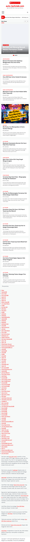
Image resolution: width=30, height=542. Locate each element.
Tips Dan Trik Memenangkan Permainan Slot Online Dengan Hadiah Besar (15, 194)
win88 (2, 305)
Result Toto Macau (5, 416)
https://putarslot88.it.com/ (7, 452)
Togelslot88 (4, 292)
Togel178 (3, 357)
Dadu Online (4, 393)
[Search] (28, 12)
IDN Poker (3, 309)
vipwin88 (3, 349)
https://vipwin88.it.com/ (7, 450)
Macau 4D (3, 389)
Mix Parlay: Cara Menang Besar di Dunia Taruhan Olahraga (13, 127)
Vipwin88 (3, 325)
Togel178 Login (5, 430)
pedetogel (3, 314)
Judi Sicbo (3, 435)
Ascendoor (10, 540)
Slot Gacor (3, 310)
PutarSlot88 (4, 378)
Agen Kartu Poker (5, 394)
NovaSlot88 (4, 410)
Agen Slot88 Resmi (5, 381)
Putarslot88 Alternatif (6, 440)
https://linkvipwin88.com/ (7, 421)
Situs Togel (4, 293)
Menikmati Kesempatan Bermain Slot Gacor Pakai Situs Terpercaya (15, 144)
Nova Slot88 (4, 408)
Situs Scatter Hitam (6, 379)
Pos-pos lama (5, 286)
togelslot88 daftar (5, 317)
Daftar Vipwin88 (5, 302)
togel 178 (3, 341)
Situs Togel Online (5, 425)
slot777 (3, 448)
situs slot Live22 (13, 456)
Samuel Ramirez (7, 52)
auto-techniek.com (15, 6)
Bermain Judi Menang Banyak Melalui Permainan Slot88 (14, 48)
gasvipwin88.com (5, 373)
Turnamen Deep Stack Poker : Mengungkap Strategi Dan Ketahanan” (14, 177)
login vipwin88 (4, 403)
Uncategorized (6, 59)
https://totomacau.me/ (6, 369)
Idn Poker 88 (4, 307)
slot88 (2, 312)
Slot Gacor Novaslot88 (6, 339)
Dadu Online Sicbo (5, 433)
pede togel (3, 477)
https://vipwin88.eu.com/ (7, 445)
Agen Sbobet (4, 447)
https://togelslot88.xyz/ (6, 347)
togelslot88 (4, 319)
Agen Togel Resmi (5, 330)
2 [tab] (15, 55)
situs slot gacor (5, 453)
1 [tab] (13, 55)
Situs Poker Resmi (5, 374)
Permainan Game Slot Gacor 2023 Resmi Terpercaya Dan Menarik (14, 210)
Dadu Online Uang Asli (19, 485)
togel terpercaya (5, 327)
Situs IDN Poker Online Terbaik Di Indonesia (15, 77)
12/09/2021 (14, 52)
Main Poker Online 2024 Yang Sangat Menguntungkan (13, 160)
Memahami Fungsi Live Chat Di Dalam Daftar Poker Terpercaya (15, 92)
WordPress (21, 540)
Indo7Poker (4, 376)
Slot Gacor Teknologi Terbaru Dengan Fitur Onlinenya (14, 275)
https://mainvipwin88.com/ (7, 346)
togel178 (3, 297)
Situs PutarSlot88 (5, 384)
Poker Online (6, 157)
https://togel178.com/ (6, 344)
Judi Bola (5, 125)
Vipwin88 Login (5, 364)
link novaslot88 (5, 367)
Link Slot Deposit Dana (6, 426)
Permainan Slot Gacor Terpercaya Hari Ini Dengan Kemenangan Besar (14, 226)
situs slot (3, 441)
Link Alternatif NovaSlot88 (7, 406)
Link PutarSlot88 (5, 386)
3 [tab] (16, 55)
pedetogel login (5, 324)
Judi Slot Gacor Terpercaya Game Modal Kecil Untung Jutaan (15, 242)
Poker (4, 75)
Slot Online (5, 45)
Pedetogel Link (4, 336)
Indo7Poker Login (5, 438)
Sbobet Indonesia (5, 337)
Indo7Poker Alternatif (6, 398)
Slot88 (3, 354)
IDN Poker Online (5, 436)
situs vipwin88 (4, 295)
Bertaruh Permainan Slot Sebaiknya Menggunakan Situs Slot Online (12, 61)
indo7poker (4, 388)
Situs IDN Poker (20, 506)
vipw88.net (4, 401)
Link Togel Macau (5, 304)
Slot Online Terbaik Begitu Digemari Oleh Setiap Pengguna (14, 259)
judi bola (3, 329)
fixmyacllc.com (4, 404)
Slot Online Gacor (5, 334)
